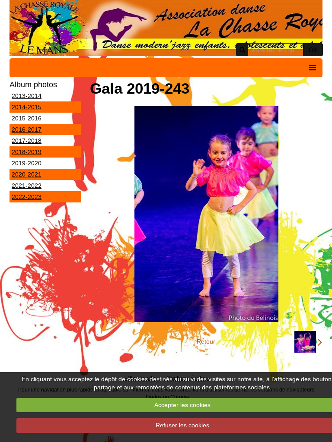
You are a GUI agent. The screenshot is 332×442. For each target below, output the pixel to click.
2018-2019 (27, 151)
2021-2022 (27, 185)
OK (313, 49)
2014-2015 (27, 107)
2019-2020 (27, 163)
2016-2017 (27, 129)
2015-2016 (27, 118)
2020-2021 (27, 174)
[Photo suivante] (308, 342)
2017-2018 (27, 140)
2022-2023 (27, 196)
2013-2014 (27, 95)
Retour (206, 341)
